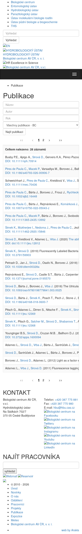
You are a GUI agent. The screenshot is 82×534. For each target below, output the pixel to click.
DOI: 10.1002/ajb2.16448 (21, 196)
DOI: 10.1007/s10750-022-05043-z (27, 208)
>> (60, 140)
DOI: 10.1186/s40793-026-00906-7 (27, 173)
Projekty (16, 508)
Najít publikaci (14, 132)
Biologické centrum (23, 2)
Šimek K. (10, 227)
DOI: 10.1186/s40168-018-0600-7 (26, 302)
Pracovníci (17, 504)
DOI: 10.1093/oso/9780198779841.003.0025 (33, 290)
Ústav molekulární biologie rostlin (32, 18)
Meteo (15, 520)
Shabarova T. (67, 321)
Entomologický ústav (24, 6)
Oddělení (16, 500)
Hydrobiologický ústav (24, 10)
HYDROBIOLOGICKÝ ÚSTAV (21, 54)
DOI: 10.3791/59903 (18, 255)
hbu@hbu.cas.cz (64, 407)
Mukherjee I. (26, 227)
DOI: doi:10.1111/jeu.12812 (22, 243)
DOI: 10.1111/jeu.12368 (20, 325)
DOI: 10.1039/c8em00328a (22, 267)
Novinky (16, 492)
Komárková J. (69, 204)
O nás (15, 496)
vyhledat (10, 471)
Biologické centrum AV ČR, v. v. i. (23, 58)
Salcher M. (37, 321)
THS (14, 26)
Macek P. (34, 169)
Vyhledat (11, 40)
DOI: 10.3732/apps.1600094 (23, 337)
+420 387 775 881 (66, 399)
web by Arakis (70, 530)
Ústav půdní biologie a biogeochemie (34, 22)
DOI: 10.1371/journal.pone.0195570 (28, 278)
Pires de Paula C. (16, 169)
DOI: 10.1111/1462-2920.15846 (25, 231)
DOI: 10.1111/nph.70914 (20, 161)
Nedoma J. (42, 227)
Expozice (16, 516)
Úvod (14, 488)
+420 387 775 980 (61, 403)
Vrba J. (71, 180)
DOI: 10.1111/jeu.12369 (20, 314)
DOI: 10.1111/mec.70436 (21, 184)
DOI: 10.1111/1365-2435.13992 (25, 220)
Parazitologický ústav (24, 14)
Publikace (17, 512)
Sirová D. (38, 157)
